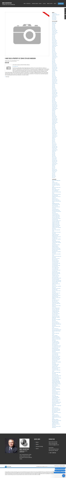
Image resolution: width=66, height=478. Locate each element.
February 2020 (54, 102)
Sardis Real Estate (55, 368)
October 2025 (54, 31)
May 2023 (53, 61)
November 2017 (54, 133)
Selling (44, 3)
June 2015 (53, 167)
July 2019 (53, 110)
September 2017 (54, 136)
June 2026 (53, 25)
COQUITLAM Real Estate (56, 241)
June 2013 (53, 172)
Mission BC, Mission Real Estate (12, 61)
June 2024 (53, 48)
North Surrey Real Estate (56, 337)
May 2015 (53, 168)
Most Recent (54, 22)
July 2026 (53, 24)
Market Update (49, 3)
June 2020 (53, 99)
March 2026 (54, 29)
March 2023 (54, 63)
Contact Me (61, 3)
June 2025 (53, 36)
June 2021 (53, 85)
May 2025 (53, 37)
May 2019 (53, 113)
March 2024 (54, 52)
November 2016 (54, 147)
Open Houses (54, 18)
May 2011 (53, 177)
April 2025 (53, 38)
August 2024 (54, 46)
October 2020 (54, 94)
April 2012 (53, 175)
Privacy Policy (49, 466)
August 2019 (54, 109)
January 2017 (54, 145)
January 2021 (54, 91)
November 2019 (54, 106)
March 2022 (54, 76)
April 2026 (53, 28)
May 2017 (53, 140)
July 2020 (53, 98)
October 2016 (54, 148)
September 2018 (54, 122)
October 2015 (54, 162)
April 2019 (53, 114)
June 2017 (53, 139)
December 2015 (54, 160)
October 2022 (54, 69)
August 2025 (54, 33)
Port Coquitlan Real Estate (56, 345)
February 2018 (54, 130)
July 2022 (53, 71)
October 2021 (54, 82)
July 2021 (53, 84)
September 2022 (54, 70)
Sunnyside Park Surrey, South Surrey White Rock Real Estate (56, 389)
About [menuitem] (55, 3)
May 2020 (53, 100)
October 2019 (54, 107)
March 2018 (54, 129)
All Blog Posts (54, 13)
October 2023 (54, 55)
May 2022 (53, 74)
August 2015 (54, 164)
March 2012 (54, 176)
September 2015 (54, 163)
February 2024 (54, 53)
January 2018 (54, 131)
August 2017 (54, 137)
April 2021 (53, 87)
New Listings (54, 17)
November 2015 (54, 161)
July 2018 (53, 124)
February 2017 (54, 144)
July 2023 (53, 59)
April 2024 (53, 51)
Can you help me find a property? (59, 472)
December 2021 (54, 79)
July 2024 (53, 47)
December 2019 (54, 105)
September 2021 (54, 83)
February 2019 (54, 116)
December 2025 (54, 30)
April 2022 (53, 75)
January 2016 (54, 159)
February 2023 (54, 64)
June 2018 (53, 125)
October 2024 (54, 44)
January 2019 (54, 117)
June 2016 (53, 153)
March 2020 (54, 101)
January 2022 (54, 78)
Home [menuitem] (25, 3)
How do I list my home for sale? (60, 470)
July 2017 (53, 138)
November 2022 (54, 68)
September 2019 (54, 108)
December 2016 (54, 146)
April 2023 (53, 62)
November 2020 (54, 93)
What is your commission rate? (60, 468)
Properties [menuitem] (28, 3)
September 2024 (55, 45)
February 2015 (54, 169)
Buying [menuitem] (40, 3)
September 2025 (54, 32)
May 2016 (53, 154)
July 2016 (53, 152)
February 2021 (54, 90)
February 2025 (54, 40)
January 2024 (54, 54)
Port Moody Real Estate (56, 349)
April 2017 (53, 141)
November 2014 (54, 170)
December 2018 (54, 118)
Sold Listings (54, 19)
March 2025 (54, 39)
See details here (15, 66)
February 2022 (54, 77)
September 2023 (54, 56)
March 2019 (54, 115)
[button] (61, 4)
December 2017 (54, 132)
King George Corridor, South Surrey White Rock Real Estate (56, 303)
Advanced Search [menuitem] (35, 3)
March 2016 (54, 156)
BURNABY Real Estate (55, 203)
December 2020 (54, 92)
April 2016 (53, 155)
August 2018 (54, 123)
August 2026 (54, 23)
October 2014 (54, 171)
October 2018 (54, 121)
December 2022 (54, 67)
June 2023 (53, 60)
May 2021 (53, 86)
